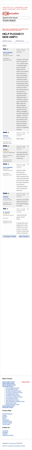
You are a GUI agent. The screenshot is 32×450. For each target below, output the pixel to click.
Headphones (12, 9)
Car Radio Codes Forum (13, 395)
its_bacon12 (6, 212)
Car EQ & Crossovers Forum (14, 392)
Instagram (5, 432)
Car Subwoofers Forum (12, 400)
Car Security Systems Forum (14, 397)
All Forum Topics (7, 407)
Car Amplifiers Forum (12, 389)
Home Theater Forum (9, 385)
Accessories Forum (8, 406)
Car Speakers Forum (12, 398)
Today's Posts (26, 382)
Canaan (5, 149)
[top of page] (3, 49)
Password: (20, 41)
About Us (4, 445)
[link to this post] (7, 49)
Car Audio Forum (7, 386)
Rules (4, 418)
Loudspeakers (19, 7)
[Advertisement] (16, 308)
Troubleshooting (7, 421)
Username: (7, 41)
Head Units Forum (11, 403)
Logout (4, 415)
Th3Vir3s (5, 135)
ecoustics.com (12, 443)
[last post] (5, 49)
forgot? (22, 41)
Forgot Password (7, 413)
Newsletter (17, 445)
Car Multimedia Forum (12, 394)
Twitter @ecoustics (7, 435)
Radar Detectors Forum (12, 404)
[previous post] (4, 132)
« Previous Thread (9, 236)
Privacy (23, 445)
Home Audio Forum (8, 382)
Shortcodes (5, 419)
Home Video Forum (8, 383)
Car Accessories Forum (12, 388)
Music (18, 9)
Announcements (7, 422)
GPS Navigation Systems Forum (15, 401)
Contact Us (11, 445)
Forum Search (9, 20)
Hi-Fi (12, 7)
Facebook (5, 430)
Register (4, 416)
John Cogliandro (8, 52)
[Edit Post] (28, 49)
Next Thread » (24, 236)
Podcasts (24, 9)
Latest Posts (6, 7)
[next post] (4, 49)
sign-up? (10, 41)
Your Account (6, 424)
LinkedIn (4, 433)
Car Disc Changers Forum (13, 391)
